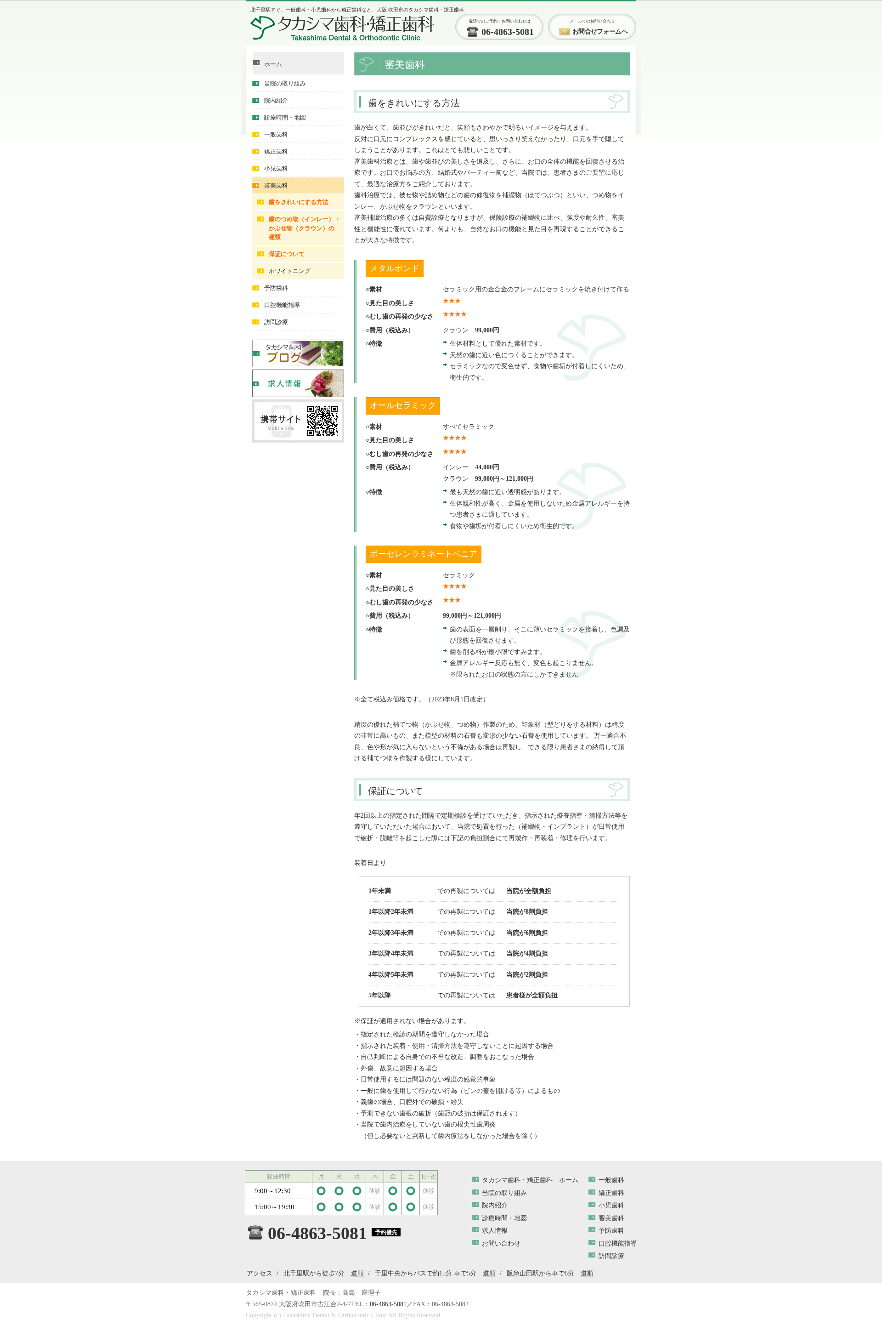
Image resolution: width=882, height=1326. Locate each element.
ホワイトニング (290, 270)
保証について (287, 253)
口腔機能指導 (282, 305)
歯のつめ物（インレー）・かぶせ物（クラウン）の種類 (304, 228)
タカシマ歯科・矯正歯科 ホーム (530, 1180)
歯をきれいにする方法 (298, 202)
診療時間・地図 (285, 117)
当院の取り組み (285, 83)
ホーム (273, 64)
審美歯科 (276, 185)
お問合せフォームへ (600, 31)
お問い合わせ (501, 1243)
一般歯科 (276, 134)
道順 (357, 1273)
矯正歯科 (276, 151)
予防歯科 (276, 288)
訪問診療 (276, 322)
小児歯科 (276, 168)
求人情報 (495, 1230)
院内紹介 (276, 100)
